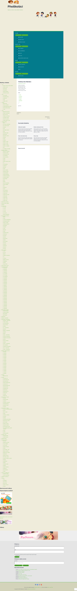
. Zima (2, 110)
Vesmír (4, 430)
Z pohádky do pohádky (6, 148)
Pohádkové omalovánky (7, 337)
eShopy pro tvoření (6, 442)
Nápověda (16, 71)
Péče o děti (5, 483)
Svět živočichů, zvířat (6, 426)
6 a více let (5, 212)
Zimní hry (4, 248)
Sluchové (4, 242)
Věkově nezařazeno (6, 214)
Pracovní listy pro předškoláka (22, 577)
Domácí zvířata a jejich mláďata (8, 85)
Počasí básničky (5, 172)
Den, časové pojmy (6, 125)
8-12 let (4, 252)
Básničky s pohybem (6, 151)
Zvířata (4, 471)
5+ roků (4, 211)
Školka (4, 181)
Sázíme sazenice (5, 91)
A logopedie (5, 267)
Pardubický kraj (5, 388)
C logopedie (5, 270)
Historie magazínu (20, 48)
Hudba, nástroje (5, 321)
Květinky (4, 326)
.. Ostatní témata (4, 121)
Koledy (4, 159)
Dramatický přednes (22, 576)
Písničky (4, 262)
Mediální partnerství (21, 66)
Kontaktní (4, 226)
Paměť (4, 231)
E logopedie (5, 279)
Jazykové (4, 400)
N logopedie (5, 292)
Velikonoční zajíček (21, 127)
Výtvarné (4, 406)
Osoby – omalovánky (6, 334)
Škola (4, 180)
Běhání (4, 216)
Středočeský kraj (5, 391)
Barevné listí (5, 103)
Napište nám (20, 53)
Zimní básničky (5, 190)
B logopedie (5, 269)
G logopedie (5, 282)
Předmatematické (6, 403)
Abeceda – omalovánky (6, 320)
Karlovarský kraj (5, 381)
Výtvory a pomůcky (6, 475)
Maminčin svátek (5, 132)
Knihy (4, 131)
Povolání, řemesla (6, 177)
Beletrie (4, 253)
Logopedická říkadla (5, 266)
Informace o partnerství (21, 64)
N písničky (4, 364)
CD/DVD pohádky (6, 312)
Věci (3, 147)
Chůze (4, 218)
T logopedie (5, 302)
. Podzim (3, 102)
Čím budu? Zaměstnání (6, 124)
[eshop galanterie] (6, 514)
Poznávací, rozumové (6, 402)
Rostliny (4, 339)
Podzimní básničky (6, 174)
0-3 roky (4, 207)
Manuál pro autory (20, 75)
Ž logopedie (5, 306)
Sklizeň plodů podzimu (6, 107)
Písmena (4, 137)
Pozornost (4, 235)
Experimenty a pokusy (5, 201)
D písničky (4, 354)
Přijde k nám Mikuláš (6, 113)
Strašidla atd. (5, 461)
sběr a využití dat (50, 587)
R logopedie (5, 298)
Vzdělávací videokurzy (5, 476)
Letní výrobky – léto (6, 449)
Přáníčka (4, 459)
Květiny (4, 448)
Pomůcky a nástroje (6, 414)
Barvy (4, 122)
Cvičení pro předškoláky (7, 219)
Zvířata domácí (5, 191)
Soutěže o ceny (4, 434)
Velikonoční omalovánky (7, 346)
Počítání (4, 140)
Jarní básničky (5, 155)
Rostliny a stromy (6, 423)
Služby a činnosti (5, 484)
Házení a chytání (5, 222)
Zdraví (4, 188)
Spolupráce (5, 245)
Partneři (19, 69)
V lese (4, 109)
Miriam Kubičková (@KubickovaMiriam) (22, 570)
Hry (3, 256)
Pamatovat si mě (17, 555)
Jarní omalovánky (6, 323)
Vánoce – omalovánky (6, 343)
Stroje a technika (5, 340)
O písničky (4, 366)
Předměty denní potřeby (7, 419)
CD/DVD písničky (5, 310)
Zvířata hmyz (5, 193)
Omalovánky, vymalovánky (6, 319)
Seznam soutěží (5, 435)
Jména (4, 158)
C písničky (4, 353)
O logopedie (5, 293)
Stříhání (4, 462)
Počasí (4, 138)
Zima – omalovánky (6, 347)
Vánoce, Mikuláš (5, 184)
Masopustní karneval (6, 111)
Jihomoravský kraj (6, 379)
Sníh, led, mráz (5, 114)
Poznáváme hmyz (6, 96)
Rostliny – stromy (5, 144)
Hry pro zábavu (5, 443)
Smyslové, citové (5, 405)
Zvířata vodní (5, 200)
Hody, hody (36, 135)
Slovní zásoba (5, 241)
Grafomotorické (5, 399)
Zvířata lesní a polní (6, 194)
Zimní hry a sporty (6, 118)
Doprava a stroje (5, 152)
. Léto (2, 94)
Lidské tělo (5, 165)
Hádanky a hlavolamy (6, 255)
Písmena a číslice (5, 171)
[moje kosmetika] (6, 523)
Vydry (29, 570)
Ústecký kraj (5, 392)
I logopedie (5, 285)
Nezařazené (3, 316)
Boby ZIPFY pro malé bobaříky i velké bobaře (25, 575)
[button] (18, 33)
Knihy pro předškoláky (21, 50)
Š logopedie (5, 299)
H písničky (4, 357)
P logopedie (5, 295)
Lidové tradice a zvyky (5, 265)
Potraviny (4, 416)
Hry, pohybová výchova (5, 215)
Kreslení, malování (6, 446)
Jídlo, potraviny (5, 324)
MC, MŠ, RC (5, 481)
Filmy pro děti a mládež (5, 203)
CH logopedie (5, 276)
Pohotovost (5, 234)
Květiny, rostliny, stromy (6, 161)
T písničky (4, 370)
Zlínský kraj (5, 395)
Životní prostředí (5, 433)
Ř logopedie (5, 296)
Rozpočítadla (5, 178)
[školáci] (6, 509)
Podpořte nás (20, 55)
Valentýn (4, 465)
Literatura (4, 258)
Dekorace (4, 440)
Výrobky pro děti (5, 473)
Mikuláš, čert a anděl (6, 452)
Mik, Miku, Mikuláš (21, 571)
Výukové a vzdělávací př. (5, 472)
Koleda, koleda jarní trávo (38, 127)
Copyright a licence (21, 39)
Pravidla (4, 417)
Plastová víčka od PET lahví (22, 574)
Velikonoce (5, 187)
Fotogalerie (5, 480)
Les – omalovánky (6, 327)
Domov (4, 410)
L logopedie (5, 289)
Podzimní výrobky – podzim (7, 458)
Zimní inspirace (5, 469)
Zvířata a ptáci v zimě (6, 120)
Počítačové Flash (5, 232)
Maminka (4, 167)
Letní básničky (5, 164)
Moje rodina (5, 134)
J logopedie (5, 286)
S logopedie (5, 301)
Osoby (4, 168)
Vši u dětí (20, 573)
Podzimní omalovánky (6, 336)
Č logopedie (5, 272)
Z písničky (4, 373)
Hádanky (3, 204)
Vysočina (4, 394)
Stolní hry (4, 247)
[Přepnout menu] (21, 35)
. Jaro (2, 84)
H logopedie (5, 283)
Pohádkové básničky (6, 175)
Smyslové (4, 244)
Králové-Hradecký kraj (6, 382)
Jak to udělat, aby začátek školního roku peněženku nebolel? (27, 569)
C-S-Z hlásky (5, 273)
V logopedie (5, 305)
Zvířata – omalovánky (6, 349)
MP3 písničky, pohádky (5, 309)
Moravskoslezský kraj (6, 385)
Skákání (4, 239)
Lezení (4, 228)
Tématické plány (4, 438)
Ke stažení (16, 33)
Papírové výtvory (5, 455)
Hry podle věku (4, 206)
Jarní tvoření (5, 445)
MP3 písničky (5, 313)
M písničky (4, 363)
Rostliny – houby (5, 141)
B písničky (4, 351)
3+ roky (4, 208)
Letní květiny (5, 95)
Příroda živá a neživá (6, 420)
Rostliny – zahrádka (6, 145)
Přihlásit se (17, 556)
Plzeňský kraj (5, 389)
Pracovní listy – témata (5, 408)
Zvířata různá (5, 197)
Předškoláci (15, 6)
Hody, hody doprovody (22, 135)
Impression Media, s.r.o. (37, 587)
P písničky (4, 367)
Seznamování (5, 238)
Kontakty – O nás (17, 44)
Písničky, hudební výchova (6, 350)
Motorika (4, 229)
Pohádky (3, 374)
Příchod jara (5, 88)
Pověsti (3, 377)
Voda (4, 99)
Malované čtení (5, 375)
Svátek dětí (5, 98)
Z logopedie (5, 308)
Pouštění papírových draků (7, 106)
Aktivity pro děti (20, 37)
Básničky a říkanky (4, 150)
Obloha (4, 333)
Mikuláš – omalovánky (6, 330)
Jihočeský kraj (5, 378)
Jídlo (4, 128)
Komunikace (5, 225)
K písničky (4, 360)
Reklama (16, 60)
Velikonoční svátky (6, 92)
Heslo (15, 549)
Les (3, 162)
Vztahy (4, 431)
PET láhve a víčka (6, 456)
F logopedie (5, 280)
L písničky (4, 361)
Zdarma (4, 486)
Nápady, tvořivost (6, 259)
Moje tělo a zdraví (6, 135)
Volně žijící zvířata (6, 117)
